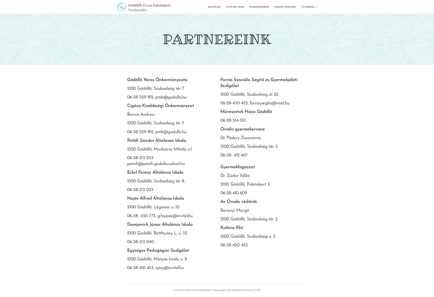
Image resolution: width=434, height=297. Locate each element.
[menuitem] (215, 7)
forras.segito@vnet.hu (269, 103)
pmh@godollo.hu (170, 97)
